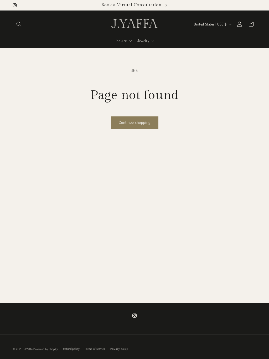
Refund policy (71, 349)
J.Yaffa (28, 349)
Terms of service (95, 349)
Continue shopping (135, 122)
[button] (19, 24)
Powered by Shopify (45, 349)
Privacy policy (119, 349)
